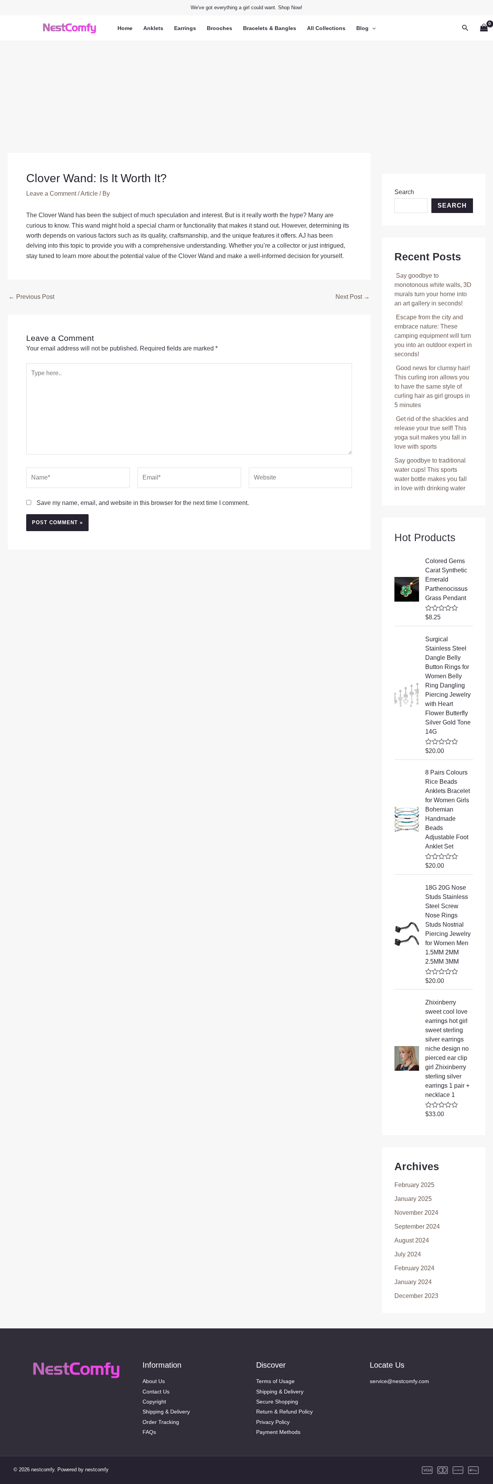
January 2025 (413, 1199)
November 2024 (416, 1212)
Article (89, 193)
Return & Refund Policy (284, 1412)
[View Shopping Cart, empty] (483, 28)
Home (124, 28)
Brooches (219, 28)
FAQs (149, 1432)
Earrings (185, 28)
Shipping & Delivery (166, 1412)
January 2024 (413, 1282)
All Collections (326, 28)
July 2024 (407, 1254)
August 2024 (411, 1240)
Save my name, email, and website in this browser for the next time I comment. (143, 503)
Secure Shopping (277, 1401)
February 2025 (414, 1185)
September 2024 (417, 1226)
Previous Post (31, 297)
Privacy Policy (273, 1422)
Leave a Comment (51, 193)
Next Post (352, 297)
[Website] (300, 479)
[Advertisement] (246, 95)
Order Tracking (161, 1422)
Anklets (153, 28)
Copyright (154, 1401)
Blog (362, 28)
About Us (154, 1381)
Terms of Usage (275, 1381)
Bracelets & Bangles (269, 28)
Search (404, 192)
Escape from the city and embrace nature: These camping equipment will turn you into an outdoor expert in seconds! (433, 335)
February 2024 (414, 1268)
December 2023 (416, 1296)
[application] (372, 28)
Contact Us (156, 1391)
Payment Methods (278, 1432)
